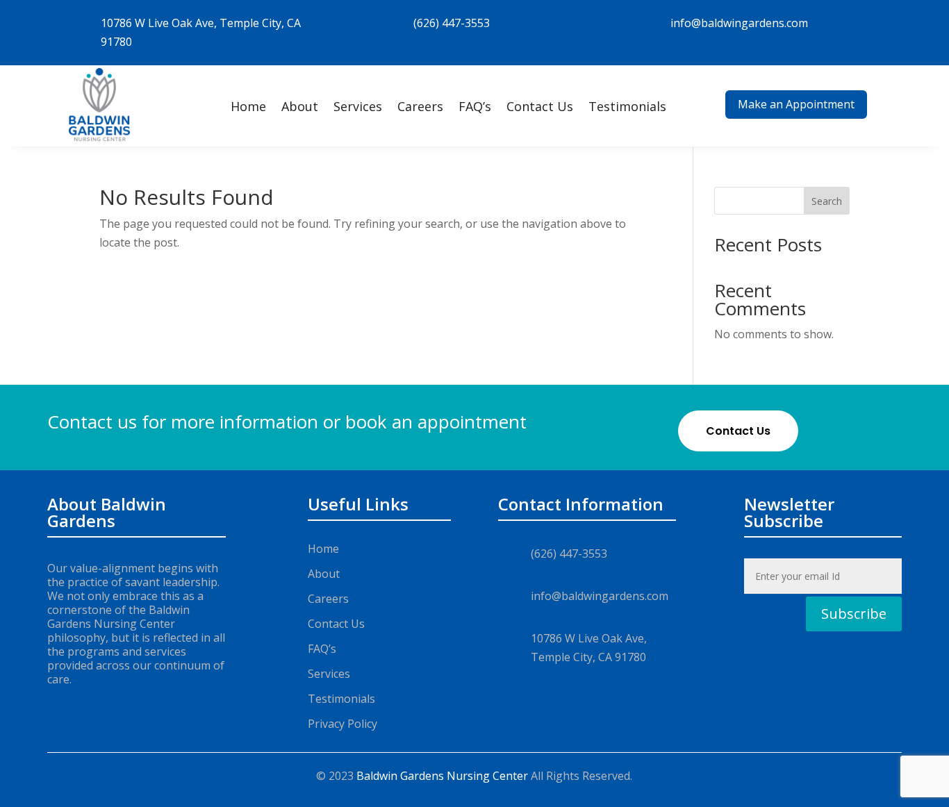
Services (357, 106)
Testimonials (627, 106)
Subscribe (853, 613)
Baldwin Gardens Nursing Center (442, 775)
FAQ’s (475, 106)
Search (826, 201)
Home (248, 106)
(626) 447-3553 (451, 23)
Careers (420, 106)
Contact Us (539, 106)
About (299, 106)
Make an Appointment (796, 104)
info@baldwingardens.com (739, 23)
